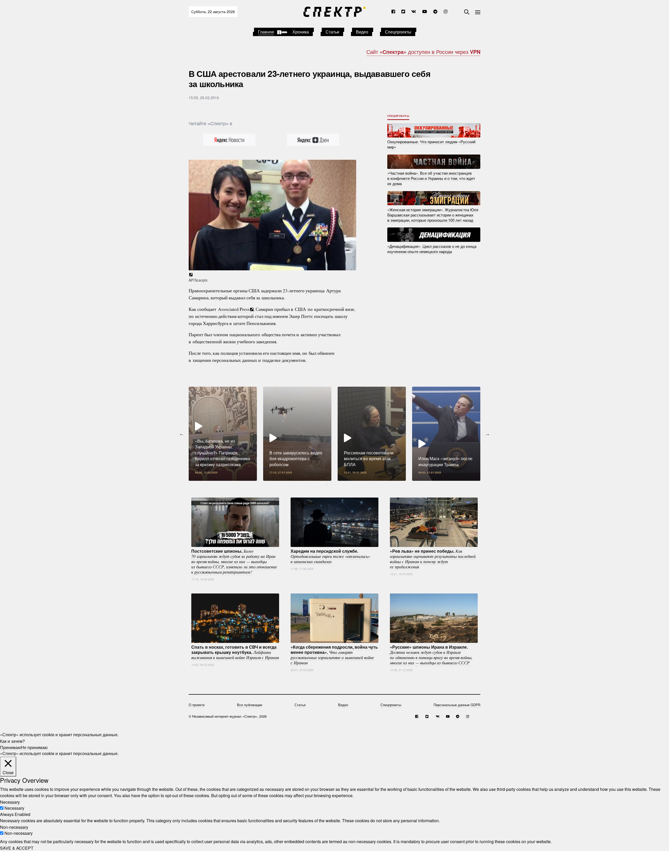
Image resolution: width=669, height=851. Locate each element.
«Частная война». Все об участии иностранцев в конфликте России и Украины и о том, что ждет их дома (431, 178)
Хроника (300, 32)
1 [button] (326, 484)
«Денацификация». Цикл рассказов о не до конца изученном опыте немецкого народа (431, 248)
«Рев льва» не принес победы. (433, 558)
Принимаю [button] (10, 747)
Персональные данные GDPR (457, 704)
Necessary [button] (10, 802)
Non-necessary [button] (14, 827)
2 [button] (334, 484)
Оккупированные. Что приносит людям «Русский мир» (431, 144)
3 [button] (342, 484)
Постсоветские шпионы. (234, 561)
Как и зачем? (12, 741)
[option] (223, 434)
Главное (266, 32)
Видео (362, 32)
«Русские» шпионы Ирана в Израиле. (431, 654)
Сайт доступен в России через (423, 51)
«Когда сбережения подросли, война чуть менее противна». (334, 654)
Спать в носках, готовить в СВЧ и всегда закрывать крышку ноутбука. (235, 652)
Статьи (332, 32)
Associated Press (234, 309)
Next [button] (487, 433)
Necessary (14, 808)
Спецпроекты (398, 32)
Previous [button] (181, 433)
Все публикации (249, 704)
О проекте (197, 704)
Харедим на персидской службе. (330, 556)
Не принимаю (34, 747)
